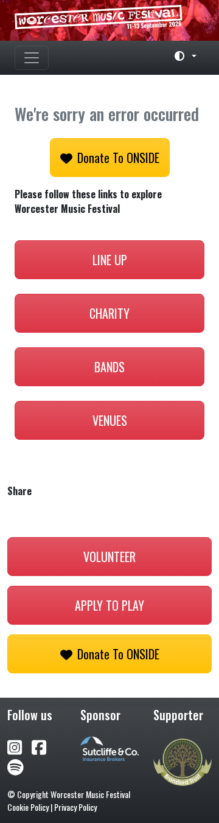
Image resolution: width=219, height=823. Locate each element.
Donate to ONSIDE (118, 157)
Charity (109, 313)
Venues (109, 420)
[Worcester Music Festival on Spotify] (15, 766)
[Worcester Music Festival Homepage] (109, 20)
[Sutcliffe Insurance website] (109, 747)
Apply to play (109, 605)
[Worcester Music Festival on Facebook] (44, 746)
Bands (109, 367)
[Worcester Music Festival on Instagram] (19, 746)
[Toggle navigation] (32, 58)
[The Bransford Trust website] (182, 761)
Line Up (109, 260)
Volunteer (109, 556)
